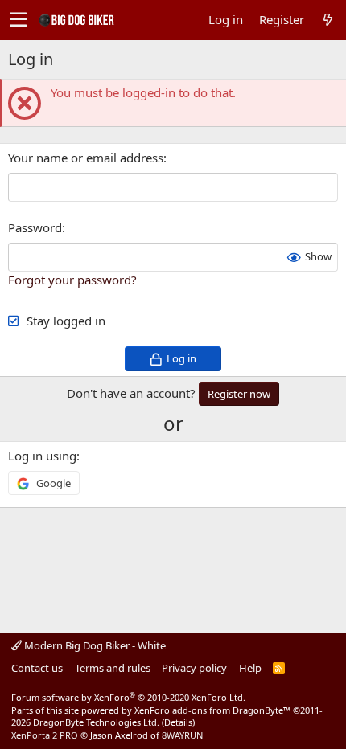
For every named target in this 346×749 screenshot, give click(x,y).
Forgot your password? (72, 280)
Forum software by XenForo (128, 697)
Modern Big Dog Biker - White (94, 645)
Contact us (37, 668)
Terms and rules (112, 668)
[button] (18, 20)
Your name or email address (85, 157)
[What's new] (327, 20)
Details (178, 722)
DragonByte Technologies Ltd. (96, 722)
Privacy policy (194, 668)
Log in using (42, 456)
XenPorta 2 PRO (44, 735)
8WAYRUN (182, 735)
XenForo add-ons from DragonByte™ (212, 710)
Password (35, 227)
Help (250, 668)
